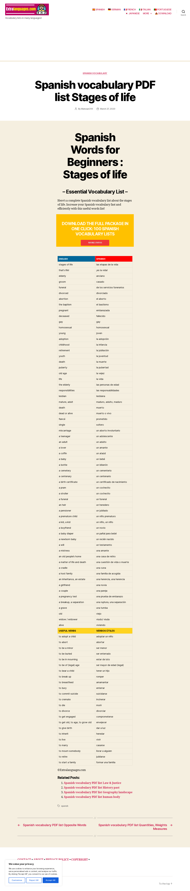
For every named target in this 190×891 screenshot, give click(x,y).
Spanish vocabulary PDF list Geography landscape (98, 792)
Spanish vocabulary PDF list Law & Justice (92, 783)
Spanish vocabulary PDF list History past (92, 787)
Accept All (50, 880)
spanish (64, 806)
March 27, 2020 (107, 108)
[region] (33, 873)
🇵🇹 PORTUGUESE (163, 9)
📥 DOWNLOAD (163, 13)
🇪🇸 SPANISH (98, 9)
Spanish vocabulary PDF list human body (92, 797)
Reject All (34, 880)
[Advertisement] (95, 42)
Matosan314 (87, 108)
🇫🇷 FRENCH (130, 9)
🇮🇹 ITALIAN (145, 9)
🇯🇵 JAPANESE (132, 13)
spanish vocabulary (95, 73)
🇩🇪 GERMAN (114, 9)
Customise (17, 880)
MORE (146, 13)
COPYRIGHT (79, 859)
